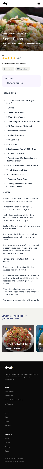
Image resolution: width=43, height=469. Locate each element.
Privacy (7, 447)
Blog (6, 417)
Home (5, 33)
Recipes (12, 33)
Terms (7, 451)
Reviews (8, 425)
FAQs (7, 421)
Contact (7, 443)
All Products (9, 404)
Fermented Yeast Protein (14, 400)
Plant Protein (9, 391)
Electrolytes (9, 396)
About (7, 438)
